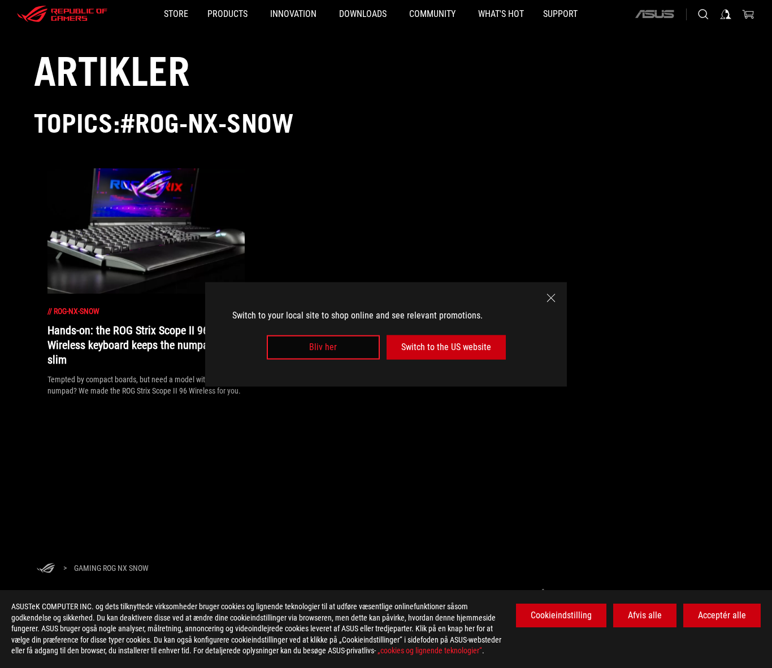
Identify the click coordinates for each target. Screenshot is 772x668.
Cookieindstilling (561, 615)
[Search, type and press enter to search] (703, 14)
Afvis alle (645, 615)
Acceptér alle (722, 615)
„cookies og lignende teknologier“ (430, 650)
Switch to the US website (446, 347)
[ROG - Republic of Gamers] (62, 14)
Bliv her (323, 347)
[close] (551, 297)
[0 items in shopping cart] (748, 14)
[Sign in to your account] (725, 14)
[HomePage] (46, 569)
